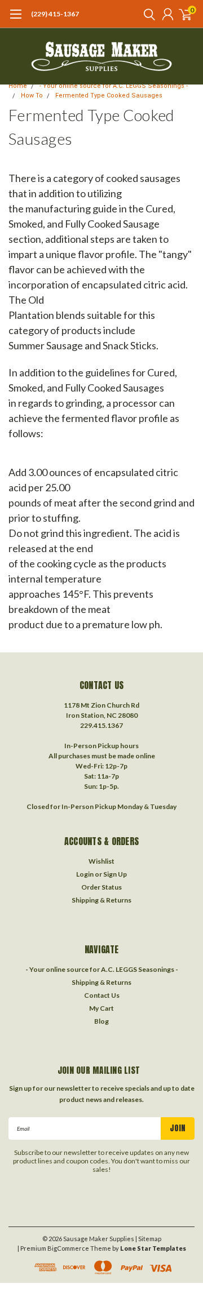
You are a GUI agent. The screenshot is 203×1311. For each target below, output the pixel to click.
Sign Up (115, 874)
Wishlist (101, 861)
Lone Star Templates (153, 1248)
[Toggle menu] (15, 20)
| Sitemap (148, 1238)
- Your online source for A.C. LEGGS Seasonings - (113, 86)
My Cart (101, 1008)
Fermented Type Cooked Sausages (108, 95)
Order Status (101, 887)
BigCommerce (68, 1248)
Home (17, 86)
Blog (101, 1021)
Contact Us (102, 995)
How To (32, 95)
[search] (146, 14)
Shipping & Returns (101, 900)
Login (85, 874)
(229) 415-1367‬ (55, 14)
